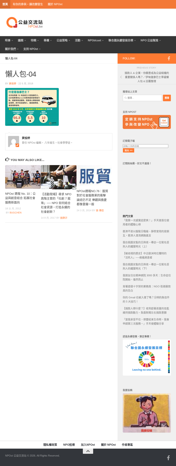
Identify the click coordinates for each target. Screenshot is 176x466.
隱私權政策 (50, 444)
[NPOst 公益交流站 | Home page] (25, 22)
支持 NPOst (30, 49)
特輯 (33, 40)
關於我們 (10, 49)
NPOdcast (94, 40)
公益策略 (62, 40)
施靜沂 (63, 217)
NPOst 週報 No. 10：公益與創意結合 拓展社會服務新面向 (20, 198)
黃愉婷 (12, 83)
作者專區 (127, 444)
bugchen (15, 212)
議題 (20, 40)
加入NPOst (88, 444)
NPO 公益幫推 (149, 40)
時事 (7, 40)
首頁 (5, 4)
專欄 (46, 40)
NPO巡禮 (69, 444)
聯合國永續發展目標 (120, 40)
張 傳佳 (100, 210)
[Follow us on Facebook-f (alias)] (169, 58)
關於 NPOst (55, 4)
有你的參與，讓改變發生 (28, 4)
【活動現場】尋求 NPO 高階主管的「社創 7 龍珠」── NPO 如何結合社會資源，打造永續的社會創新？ (56, 203)
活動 (77, 40)
